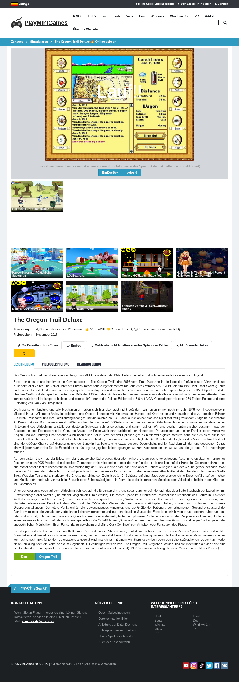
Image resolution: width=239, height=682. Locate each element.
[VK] (224, 665)
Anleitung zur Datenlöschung (117, 624)
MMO (77, 16)
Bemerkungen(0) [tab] (89, 364)
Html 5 (91, 16)
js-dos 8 (131, 172)
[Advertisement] (147, 213)
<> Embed (73, 345)
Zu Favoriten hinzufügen (39, 345)
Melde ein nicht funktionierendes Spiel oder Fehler (131, 345)
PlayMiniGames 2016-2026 (31, 664)
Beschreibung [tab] (24, 364)
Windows (157, 16)
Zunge (24, 4)
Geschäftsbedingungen (114, 612)
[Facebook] (216, 665)
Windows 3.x (179, 16)
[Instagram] (193, 665)
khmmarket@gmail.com (38, 621)
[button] (225, 22)
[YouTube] (186, 665)
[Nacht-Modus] (24, 353)
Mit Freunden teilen (193, 345)
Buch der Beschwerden (114, 642)
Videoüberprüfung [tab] (55, 364)
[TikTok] (201, 665)
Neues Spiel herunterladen (116, 636)
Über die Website (85, 29)
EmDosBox (110, 172)
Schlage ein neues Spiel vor (117, 630)
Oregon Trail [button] (48, 556)
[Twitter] (209, 665)
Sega (129, 16)
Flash (116, 16)
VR (197, 16)
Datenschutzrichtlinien (113, 618)
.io (104, 16)
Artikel (209, 16)
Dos (142, 16)
